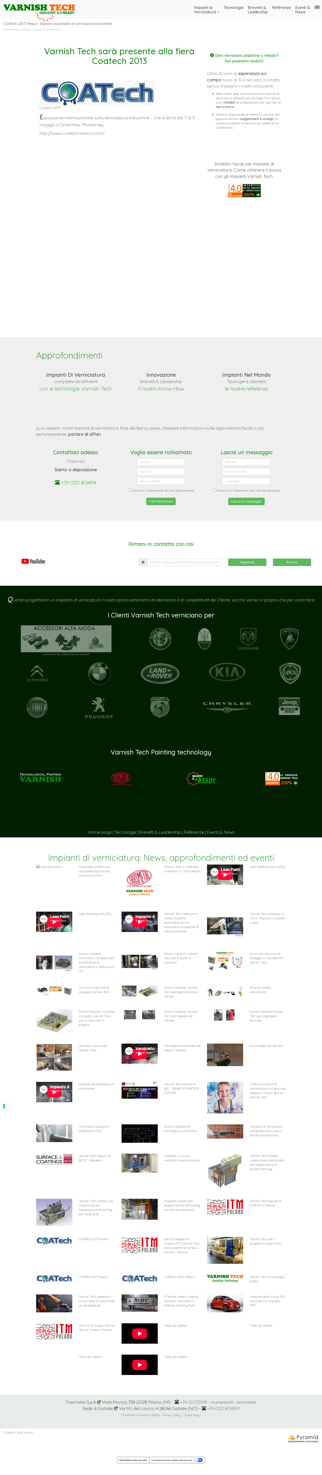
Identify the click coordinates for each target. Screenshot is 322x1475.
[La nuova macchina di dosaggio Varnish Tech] (54, 990)
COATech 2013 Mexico (94, 1239)
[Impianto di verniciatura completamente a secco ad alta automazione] (225, 1131)
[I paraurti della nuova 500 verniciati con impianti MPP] (225, 1303)
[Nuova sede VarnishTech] (225, 1055)
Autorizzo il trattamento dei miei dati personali (162, 490)
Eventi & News (221, 832)
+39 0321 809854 (78, 483)
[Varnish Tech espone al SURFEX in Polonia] (225, 1207)
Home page (100, 832)
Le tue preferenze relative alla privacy (172, 1460)
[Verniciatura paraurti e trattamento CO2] (54, 1133)
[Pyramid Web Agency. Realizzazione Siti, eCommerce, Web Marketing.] (303, 1438)
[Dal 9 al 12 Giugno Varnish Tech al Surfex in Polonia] (54, 1331)
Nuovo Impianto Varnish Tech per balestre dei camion (181, 1016)
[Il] (140, 1303)
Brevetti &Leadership (258, 9)
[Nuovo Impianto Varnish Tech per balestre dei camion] (140, 1014)
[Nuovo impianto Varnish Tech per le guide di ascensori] (140, 961)
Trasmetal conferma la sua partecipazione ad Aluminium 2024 (94, 871)
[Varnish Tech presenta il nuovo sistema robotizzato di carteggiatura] (54, 1303)
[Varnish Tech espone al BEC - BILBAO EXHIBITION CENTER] (140, 1090)
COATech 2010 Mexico (179, 1277)
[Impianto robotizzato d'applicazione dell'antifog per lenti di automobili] (140, 1209)
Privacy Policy (172, 1415)
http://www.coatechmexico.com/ (71, 133)
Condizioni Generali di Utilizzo (141, 1415)
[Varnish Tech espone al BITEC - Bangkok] (54, 1159)
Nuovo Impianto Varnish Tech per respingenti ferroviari (266, 1016)
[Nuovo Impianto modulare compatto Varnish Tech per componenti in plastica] (54, 1021)
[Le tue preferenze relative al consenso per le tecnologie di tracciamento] (4, 1106)
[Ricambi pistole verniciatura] (225, 991)
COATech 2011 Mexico (93, 1277)
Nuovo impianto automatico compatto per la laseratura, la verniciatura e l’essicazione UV (97, 962)
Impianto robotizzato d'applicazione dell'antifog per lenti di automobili (182, 1205)
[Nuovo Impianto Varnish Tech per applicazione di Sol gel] (140, 991)
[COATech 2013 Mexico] (54, 1241)
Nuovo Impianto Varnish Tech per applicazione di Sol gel (181, 992)
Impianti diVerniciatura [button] (205, 9)
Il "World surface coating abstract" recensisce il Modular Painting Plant (181, 1301)
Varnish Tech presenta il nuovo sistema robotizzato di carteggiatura (97, 1301)
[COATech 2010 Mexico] (140, 1278)
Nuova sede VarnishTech (266, 1046)
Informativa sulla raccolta (133, 1460)
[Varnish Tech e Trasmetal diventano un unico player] (140, 883)
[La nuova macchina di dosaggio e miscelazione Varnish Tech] (225, 961)
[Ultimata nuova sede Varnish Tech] (54, 1057)
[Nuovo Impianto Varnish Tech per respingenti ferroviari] (225, 1015)
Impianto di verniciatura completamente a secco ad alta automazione (266, 1131)
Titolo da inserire (261, 1325)
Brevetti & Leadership (160, 832)
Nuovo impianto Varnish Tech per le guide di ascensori (181, 958)
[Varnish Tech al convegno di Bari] (225, 1279)
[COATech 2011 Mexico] (54, 1278)
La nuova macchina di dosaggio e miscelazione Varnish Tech (266, 958)
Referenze (281, 7)
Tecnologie (233, 7)
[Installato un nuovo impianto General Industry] (140, 1163)
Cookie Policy (192, 1415)
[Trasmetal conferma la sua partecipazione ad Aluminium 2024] (54, 867)
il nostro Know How (161, 388)
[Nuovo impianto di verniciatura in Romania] (140, 1133)
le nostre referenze (246, 388)
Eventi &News (302, 9)
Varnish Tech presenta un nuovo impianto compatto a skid (268, 918)
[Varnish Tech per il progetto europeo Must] (225, 1250)
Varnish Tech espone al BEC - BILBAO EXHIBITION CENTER (181, 1088)
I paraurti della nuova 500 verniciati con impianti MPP (267, 1301)
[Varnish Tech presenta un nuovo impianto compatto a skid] (225, 926)
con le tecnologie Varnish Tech (75, 388)
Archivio (292, 562)
